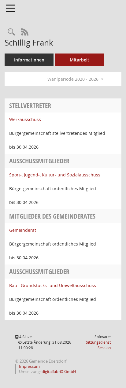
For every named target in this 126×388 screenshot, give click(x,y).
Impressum (29, 366)
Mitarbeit (79, 60)
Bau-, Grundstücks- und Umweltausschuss (52, 285)
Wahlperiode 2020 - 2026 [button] (73, 79)
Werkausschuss (25, 119)
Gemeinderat (22, 230)
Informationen (29, 60)
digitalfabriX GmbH (59, 371)
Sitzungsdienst (98, 345)
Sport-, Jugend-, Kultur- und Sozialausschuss (54, 175)
